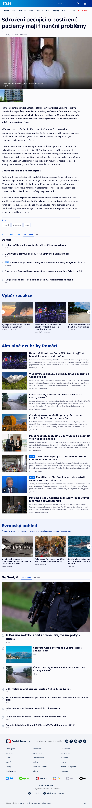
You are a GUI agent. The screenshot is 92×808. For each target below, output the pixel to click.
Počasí (35, 762)
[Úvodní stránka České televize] (18, 741)
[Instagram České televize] (66, 741)
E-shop (8, 767)
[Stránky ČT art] (69, 778)
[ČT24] (7, 3)
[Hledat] (78, 3)
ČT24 (3, 32)
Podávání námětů (40, 767)
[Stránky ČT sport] (24, 778)
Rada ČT (9, 762)
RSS (85, 803)
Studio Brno (65, 753)
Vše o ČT (36, 771)
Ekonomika (17, 225)
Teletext (9, 758)
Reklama (9, 753)
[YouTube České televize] (75, 741)
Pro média (37, 749)
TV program (10, 749)
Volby (31, 10)
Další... (64, 10)
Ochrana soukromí (33, 803)
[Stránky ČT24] (9, 778)
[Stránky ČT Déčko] (56, 778)
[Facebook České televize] (71, 741)
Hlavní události (10, 10)
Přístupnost (46, 803)
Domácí (40, 10)
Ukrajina (22, 10)
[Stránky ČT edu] (82, 778)
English (22, 803)
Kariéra (63, 762)
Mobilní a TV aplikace (68, 767)
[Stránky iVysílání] (41, 778)
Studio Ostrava (38, 758)
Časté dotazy (11, 771)
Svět (48, 10)
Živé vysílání (65, 749)
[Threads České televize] (84, 741)
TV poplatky (37, 753)
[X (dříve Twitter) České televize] (80, 741)
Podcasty (64, 758)
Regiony (56, 10)
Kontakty (64, 771)
